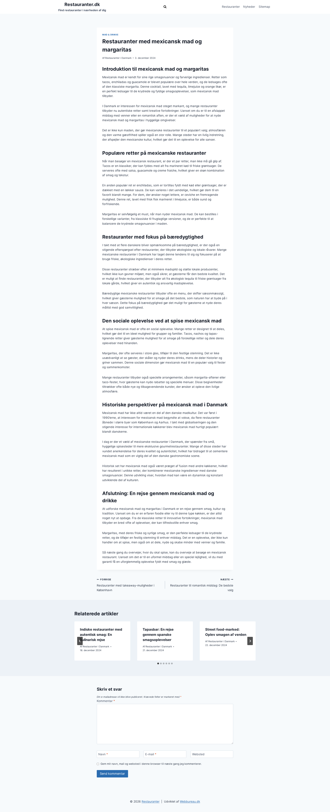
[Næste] (250, 641)
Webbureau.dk (190, 801)
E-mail (150, 754)
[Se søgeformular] (165, 7)
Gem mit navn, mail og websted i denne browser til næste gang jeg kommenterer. (151, 763)
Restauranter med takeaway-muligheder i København (125, 585)
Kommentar (106, 701)
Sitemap (264, 6)
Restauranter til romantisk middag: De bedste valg (201, 585)
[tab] (158, 663)
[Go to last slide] (80, 641)
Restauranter (231, 6)
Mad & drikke (110, 34)
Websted (198, 754)
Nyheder (249, 6)
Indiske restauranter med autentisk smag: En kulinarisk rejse (101, 634)
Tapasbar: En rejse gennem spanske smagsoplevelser (158, 634)
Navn (103, 754)
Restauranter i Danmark (118, 58)
